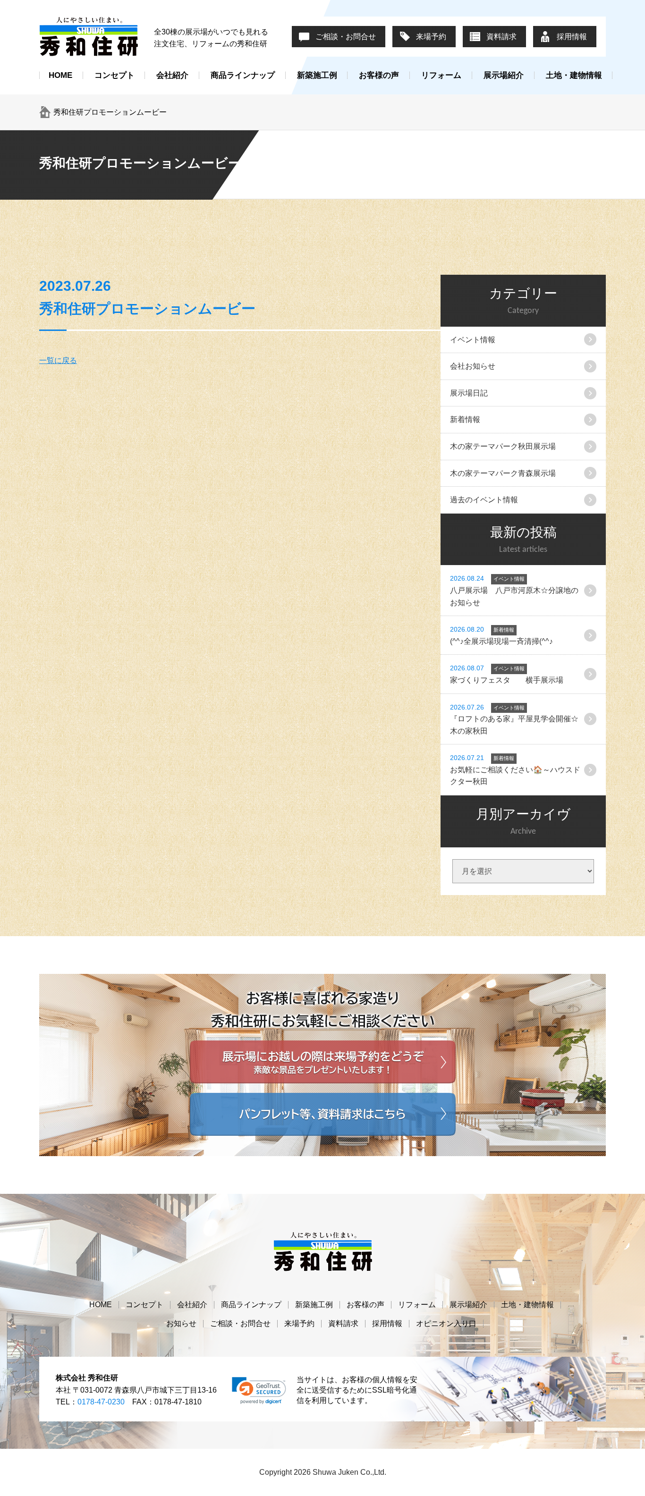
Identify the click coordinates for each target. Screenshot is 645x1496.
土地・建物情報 (574, 75)
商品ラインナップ (243, 75)
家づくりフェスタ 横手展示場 (506, 674)
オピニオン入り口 (446, 1323)
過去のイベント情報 (484, 500)
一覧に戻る (58, 360)
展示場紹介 (504, 75)
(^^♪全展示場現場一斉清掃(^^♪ (501, 635)
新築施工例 (317, 75)
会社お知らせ (472, 366)
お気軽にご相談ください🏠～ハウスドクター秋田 (515, 770)
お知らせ (181, 1323)
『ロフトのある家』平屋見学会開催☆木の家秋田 (514, 719)
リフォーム (441, 75)
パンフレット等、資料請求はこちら (323, 1114)
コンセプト (114, 75)
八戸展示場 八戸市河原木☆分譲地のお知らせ (514, 590)
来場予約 (431, 37)
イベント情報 (472, 340)
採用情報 (572, 37)
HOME (60, 75)
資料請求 (501, 37)
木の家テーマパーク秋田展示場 (503, 446)
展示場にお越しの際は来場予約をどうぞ (323, 1061)
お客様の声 (379, 75)
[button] (259, 1391)
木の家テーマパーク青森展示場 (503, 473)
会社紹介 (172, 75)
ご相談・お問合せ (345, 37)
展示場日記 (469, 393)
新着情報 (465, 419)
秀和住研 (88, 36)
